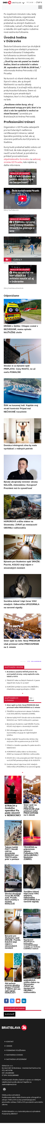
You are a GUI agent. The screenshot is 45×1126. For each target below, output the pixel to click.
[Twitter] (12, 1001)
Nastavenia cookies (14, 1055)
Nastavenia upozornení (16, 1059)
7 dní (30, 698)
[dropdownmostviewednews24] (22, 772)
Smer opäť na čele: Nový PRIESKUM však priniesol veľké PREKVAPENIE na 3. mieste (23, 706)
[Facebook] (6, 1001)
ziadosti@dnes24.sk (9, 1084)
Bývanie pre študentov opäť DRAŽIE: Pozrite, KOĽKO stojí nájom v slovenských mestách (23, 725)
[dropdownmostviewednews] (22, 693)
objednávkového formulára (16, 159)
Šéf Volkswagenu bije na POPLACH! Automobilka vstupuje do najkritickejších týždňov (22, 732)
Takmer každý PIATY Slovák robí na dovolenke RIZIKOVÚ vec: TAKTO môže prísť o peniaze (24, 718)
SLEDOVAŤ (9, 1014)
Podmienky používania (16, 1050)
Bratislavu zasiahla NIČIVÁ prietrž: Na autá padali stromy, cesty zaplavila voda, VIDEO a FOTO (23, 674)
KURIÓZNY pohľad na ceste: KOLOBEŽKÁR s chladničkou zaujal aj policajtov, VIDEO (23, 688)
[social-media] (4, 1089)
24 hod (31, 700)
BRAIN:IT (14, 1114)
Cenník (9, 1046)
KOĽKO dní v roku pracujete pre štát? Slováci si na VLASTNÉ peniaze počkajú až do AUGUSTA (24, 759)
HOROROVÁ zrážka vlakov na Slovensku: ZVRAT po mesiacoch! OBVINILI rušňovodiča (23, 752)
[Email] (18, 1001)
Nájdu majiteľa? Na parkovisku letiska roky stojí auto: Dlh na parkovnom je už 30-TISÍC (22, 740)
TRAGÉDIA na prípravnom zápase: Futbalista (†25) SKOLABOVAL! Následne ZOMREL (23, 712)
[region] (23, 3)
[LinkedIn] (24, 1001)
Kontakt (10, 1041)
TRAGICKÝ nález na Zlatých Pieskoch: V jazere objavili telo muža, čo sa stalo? (23, 681)
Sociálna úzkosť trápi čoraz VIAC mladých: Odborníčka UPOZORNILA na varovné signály (23, 765)
